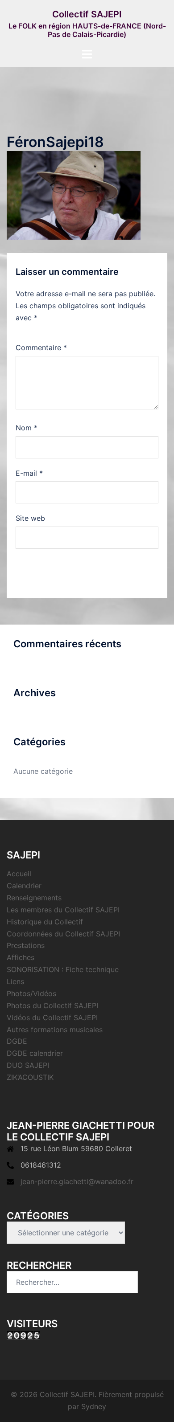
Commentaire (41, 347)
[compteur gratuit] (23, 1335)
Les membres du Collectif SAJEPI (63, 909)
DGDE (17, 1041)
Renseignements (34, 897)
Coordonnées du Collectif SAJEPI (63, 933)
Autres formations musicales (55, 1029)
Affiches (20, 957)
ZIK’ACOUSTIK (30, 1077)
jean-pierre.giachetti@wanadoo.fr (77, 1181)
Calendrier (24, 885)
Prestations (26, 945)
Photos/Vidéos (31, 993)
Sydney (93, 1406)
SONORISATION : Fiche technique (63, 969)
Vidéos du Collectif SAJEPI (52, 1017)
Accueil (19, 873)
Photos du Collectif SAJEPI (52, 1005)
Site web (30, 518)
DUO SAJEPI (28, 1065)
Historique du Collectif (45, 921)
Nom (26, 427)
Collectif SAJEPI (87, 14)
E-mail (29, 473)
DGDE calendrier (35, 1053)
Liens (15, 981)
